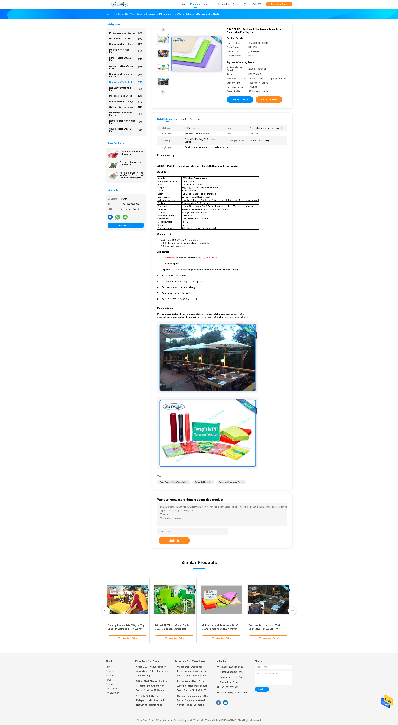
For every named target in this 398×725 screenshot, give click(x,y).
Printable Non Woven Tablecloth (130, 163)
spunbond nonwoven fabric (231, 482)
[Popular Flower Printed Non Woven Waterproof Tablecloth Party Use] (113, 175)
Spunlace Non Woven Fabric (125, 130)
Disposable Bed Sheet (125, 96)
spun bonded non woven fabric (174, 482)
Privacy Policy (112, 693)
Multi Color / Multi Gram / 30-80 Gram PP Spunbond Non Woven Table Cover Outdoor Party (220, 629)
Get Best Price (240, 99)
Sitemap (110, 684)
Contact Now (125, 225)
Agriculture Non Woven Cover (125, 67)
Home (109, 667)
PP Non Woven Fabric (125, 38)
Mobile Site (111, 688)
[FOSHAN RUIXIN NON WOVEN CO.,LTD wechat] (125, 216)
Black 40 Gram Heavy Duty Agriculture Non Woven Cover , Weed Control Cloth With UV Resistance (192, 686)
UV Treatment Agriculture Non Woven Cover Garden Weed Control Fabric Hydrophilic (192, 700)
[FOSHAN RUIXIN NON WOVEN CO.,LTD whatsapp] (117, 216)
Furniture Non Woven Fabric (125, 59)
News (108, 680)
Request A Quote (279, 4)
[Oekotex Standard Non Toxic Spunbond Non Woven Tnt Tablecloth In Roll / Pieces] (268, 599)
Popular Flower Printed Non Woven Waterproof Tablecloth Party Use (132, 175)
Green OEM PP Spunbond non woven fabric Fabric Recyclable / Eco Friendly (152, 671)
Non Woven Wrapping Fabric (125, 89)
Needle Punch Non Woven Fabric (125, 122)
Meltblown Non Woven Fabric (125, 113)
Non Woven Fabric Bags (125, 101)
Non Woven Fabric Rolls (125, 44)
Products (110, 671)
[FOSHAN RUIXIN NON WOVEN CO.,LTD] (119, 4)
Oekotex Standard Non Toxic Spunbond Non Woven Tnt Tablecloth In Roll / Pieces (265, 629)
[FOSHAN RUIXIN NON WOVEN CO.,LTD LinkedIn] (225, 703)
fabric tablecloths (203, 482)
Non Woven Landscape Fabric (125, 75)
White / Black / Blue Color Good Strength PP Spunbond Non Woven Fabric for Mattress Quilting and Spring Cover (152, 686)
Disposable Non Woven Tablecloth (131, 152)
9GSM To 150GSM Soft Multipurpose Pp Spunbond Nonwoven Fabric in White (150, 700)
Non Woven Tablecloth (125, 82)
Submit (174, 540)
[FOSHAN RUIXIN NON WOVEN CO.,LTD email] (110, 216)
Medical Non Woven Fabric (125, 51)
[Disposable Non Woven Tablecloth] (113, 154)
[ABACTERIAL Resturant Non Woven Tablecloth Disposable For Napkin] (196, 54)
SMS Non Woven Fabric (125, 107)
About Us (110, 675)
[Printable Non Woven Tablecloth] (113, 165)
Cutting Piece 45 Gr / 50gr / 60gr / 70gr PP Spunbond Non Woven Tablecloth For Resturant (127, 629)
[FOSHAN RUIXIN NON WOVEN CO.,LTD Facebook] (218, 703)
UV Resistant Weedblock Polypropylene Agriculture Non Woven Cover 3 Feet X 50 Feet (193, 671)
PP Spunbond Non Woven (125, 33)
